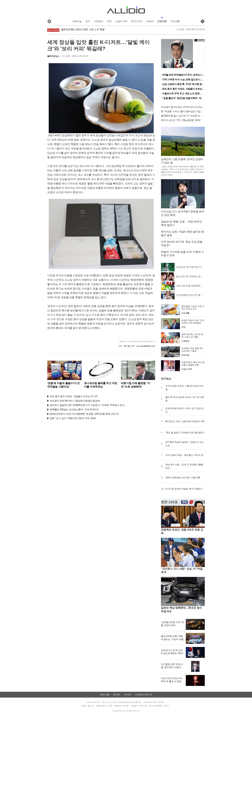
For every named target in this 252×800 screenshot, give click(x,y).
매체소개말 (104, 694)
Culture (150, 21)
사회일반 (98, 21)
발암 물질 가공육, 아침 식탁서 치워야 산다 (82, 30)
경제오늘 (77, 21)
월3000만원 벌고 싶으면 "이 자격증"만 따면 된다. (183, 116)
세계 (109, 21)
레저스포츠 (136, 21)
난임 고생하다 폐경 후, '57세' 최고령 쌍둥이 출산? (183, 84)
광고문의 (116, 694)
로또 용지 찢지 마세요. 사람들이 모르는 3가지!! (73, 396)
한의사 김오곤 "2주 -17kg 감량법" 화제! (181, 120)
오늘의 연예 (121, 21)
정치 (87, 21)
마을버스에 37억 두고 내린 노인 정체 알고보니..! (183, 93)
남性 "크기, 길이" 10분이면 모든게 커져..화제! (73, 418)
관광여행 (162, 21)
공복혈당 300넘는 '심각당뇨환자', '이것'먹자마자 (74, 409)
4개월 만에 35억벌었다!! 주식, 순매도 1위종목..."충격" (183, 75)
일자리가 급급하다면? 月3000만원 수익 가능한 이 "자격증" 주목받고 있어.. (87, 405)
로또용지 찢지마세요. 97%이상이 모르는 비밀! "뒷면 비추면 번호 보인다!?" (183, 107)
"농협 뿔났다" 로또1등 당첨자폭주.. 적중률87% (183, 98)
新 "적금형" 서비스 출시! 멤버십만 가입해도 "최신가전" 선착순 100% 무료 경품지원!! (183, 111)
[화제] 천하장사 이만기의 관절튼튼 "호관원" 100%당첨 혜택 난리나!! (84, 414)
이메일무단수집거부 (143, 694)
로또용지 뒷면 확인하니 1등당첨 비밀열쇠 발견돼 (75, 400)
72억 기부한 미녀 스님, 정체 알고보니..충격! (183, 79)
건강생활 (175, 21)
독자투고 (128, 694)
